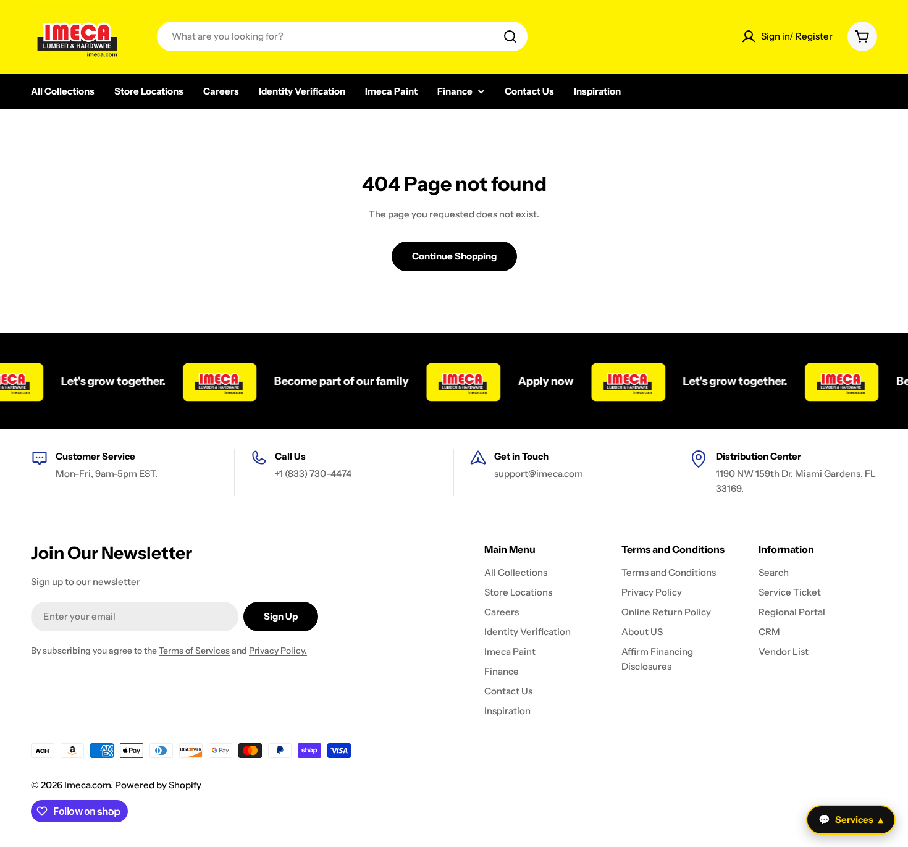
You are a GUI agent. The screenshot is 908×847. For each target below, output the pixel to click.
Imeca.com (87, 785)
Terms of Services (194, 650)
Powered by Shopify (158, 785)
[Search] (510, 36)
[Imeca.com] (209, 381)
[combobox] (342, 36)
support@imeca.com (538, 473)
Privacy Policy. (278, 650)
